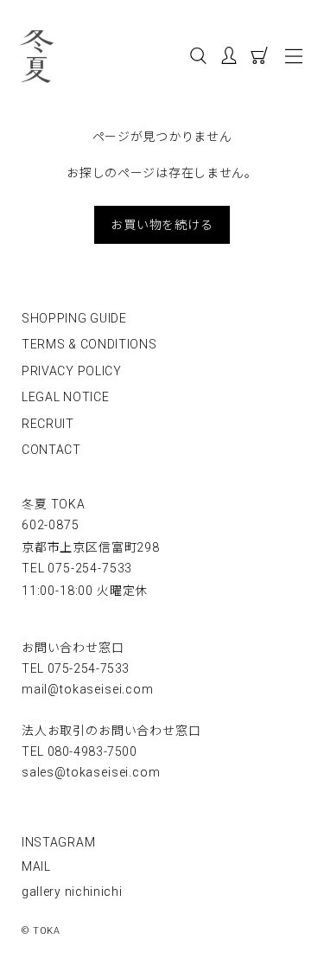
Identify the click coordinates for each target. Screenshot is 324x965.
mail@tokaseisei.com (88, 689)
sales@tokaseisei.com (91, 772)
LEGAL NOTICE (65, 397)
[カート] (263, 58)
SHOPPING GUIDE (74, 318)
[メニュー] (294, 57)
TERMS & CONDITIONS (89, 344)
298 (91, 547)
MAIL (36, 866)
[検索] (198, 59)
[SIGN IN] (235, 58)
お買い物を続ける (162, 224)
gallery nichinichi (72, 891)
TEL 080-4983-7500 (79, 751)
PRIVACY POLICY (72, 371)
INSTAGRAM (58, 842)
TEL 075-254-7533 (77, 568)
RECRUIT (48, 424)
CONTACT (51, 450)
